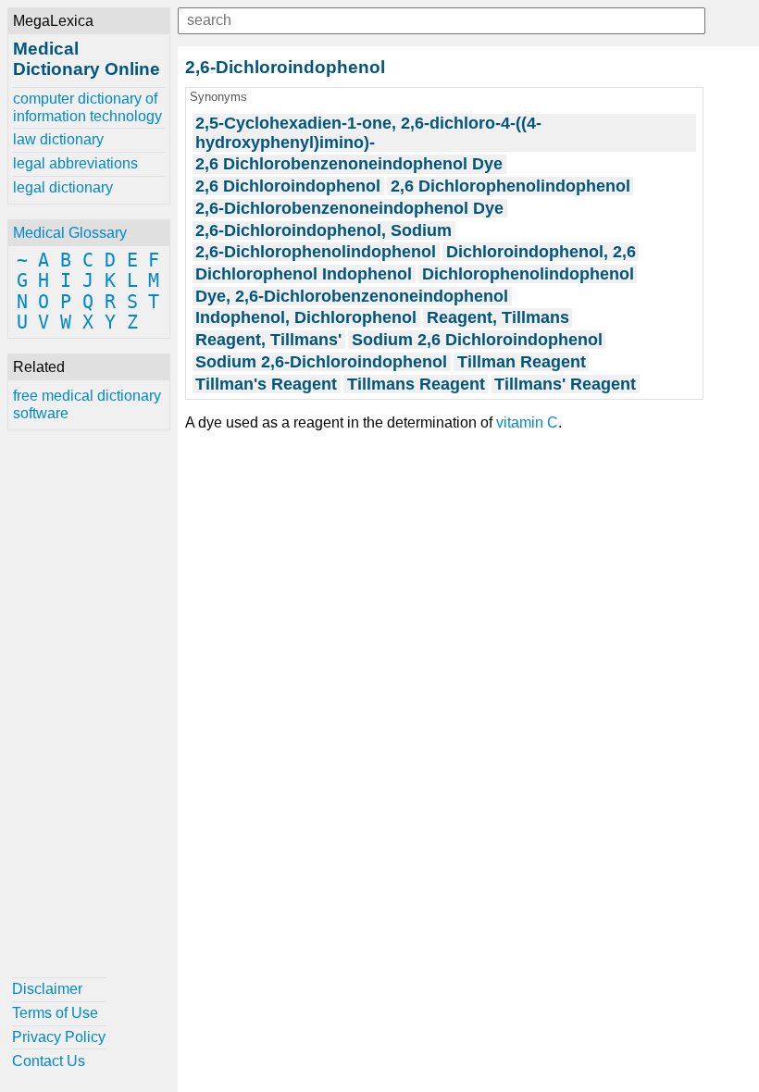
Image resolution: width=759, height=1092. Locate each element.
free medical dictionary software (87, 404)
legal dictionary (63, 187)
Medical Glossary (70, 233)
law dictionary (58, 139)
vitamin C (527, 422)
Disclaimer (47, 989)
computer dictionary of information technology (87, 107)
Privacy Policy (59, 1037)
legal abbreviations (75, 163)
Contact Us (48, 1061)
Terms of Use (55, 1013)
